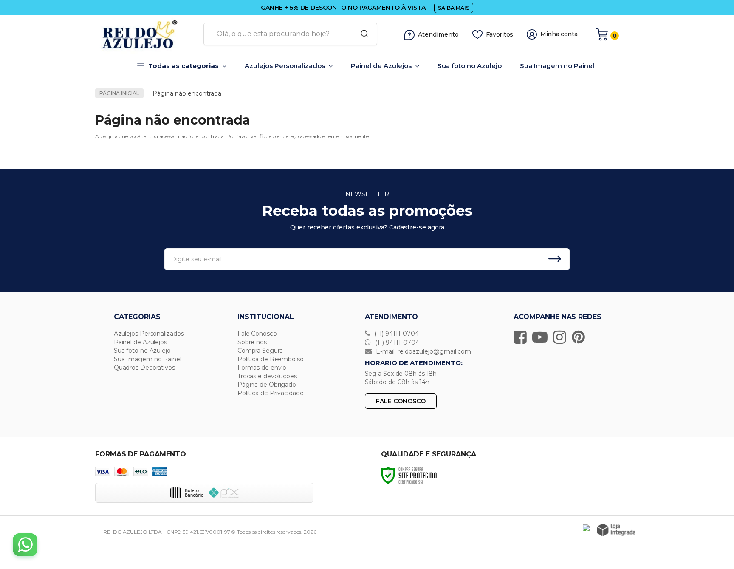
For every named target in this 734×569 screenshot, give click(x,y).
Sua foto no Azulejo (142, 350)
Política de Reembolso (270, 359)
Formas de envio (262, 367)
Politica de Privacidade (270, 393)
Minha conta (559, 34)
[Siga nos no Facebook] (522, 337)
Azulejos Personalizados (149, 333)
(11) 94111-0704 (396, 333)
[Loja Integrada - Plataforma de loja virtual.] (616, 529)
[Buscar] (361, 34)
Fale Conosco (257, 333)
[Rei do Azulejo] (146, 34)
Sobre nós (252, 342)
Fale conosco (401, 401)
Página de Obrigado (266, 384)
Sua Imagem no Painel (147, 359)
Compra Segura (260, 350)
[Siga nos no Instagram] (561, 337)
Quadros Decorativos (144, 367)
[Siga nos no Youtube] (542, 337)
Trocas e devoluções (267, 376)
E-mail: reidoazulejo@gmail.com (422, 351)
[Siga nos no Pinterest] (580, 337)
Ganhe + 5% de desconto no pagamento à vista (343, 7)
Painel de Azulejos (140, 342)
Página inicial (119, 93)
